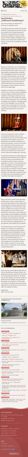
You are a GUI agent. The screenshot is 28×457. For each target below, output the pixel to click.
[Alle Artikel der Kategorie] (14, 311)
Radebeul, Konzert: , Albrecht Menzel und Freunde (13, 379)
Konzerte (11, 428)
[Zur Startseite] (14, 4)
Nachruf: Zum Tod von (11, 369)
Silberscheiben (4, 433)
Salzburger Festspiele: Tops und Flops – (11, 365)
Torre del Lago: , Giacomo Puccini (14, 342)
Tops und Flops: (11, 338)
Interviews (16, 428)
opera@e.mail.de (10, 420)
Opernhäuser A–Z (5, 430)
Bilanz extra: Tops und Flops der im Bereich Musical (14, 350)
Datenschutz (11, 446)
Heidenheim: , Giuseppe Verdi (11, 333)
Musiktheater (13, 14)
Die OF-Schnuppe (5, 435)
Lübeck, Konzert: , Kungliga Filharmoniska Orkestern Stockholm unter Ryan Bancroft (14, 387)
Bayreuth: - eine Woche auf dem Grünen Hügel (13, 362)
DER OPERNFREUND (6, 412)
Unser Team (4, 443)
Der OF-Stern (13, 433)
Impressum (4, 446)
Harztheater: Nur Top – (11, 383)
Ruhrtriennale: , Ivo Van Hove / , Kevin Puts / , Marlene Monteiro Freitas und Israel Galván (14, 400)
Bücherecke (13, 430)
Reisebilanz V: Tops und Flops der (13, 395)
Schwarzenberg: (10, 355)
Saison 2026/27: (10, 345)
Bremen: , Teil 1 (9, 335)
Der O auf (6, 449)
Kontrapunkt (14, 435)
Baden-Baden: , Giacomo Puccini (12, 359)
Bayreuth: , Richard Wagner (10, 375)
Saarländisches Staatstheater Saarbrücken (11, 16)
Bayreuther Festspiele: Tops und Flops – (13, 372)
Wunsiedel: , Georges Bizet (10, 357)
